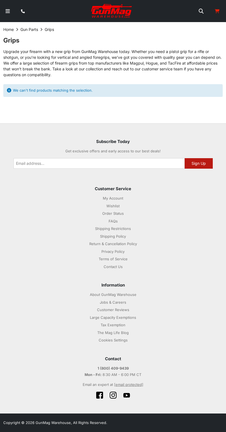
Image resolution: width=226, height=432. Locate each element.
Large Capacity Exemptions (113, 317)
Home (8, 29)
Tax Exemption (113, 325)
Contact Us (113, 266)
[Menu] (7, 11)
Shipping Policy (113, 236)
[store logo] (111, 11)
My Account (113, 198)
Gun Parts (29, 29)
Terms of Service (113, 259)
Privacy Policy (113, 251)
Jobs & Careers (113, 302)
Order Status (113, 213)
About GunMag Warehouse (113, 294)
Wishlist (113, 206)
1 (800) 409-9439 (113, 368)
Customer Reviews (113, 310)
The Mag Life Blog (113, 332)
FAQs (113, 221)
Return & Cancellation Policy (113, 244)
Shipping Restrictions (113, 228)
